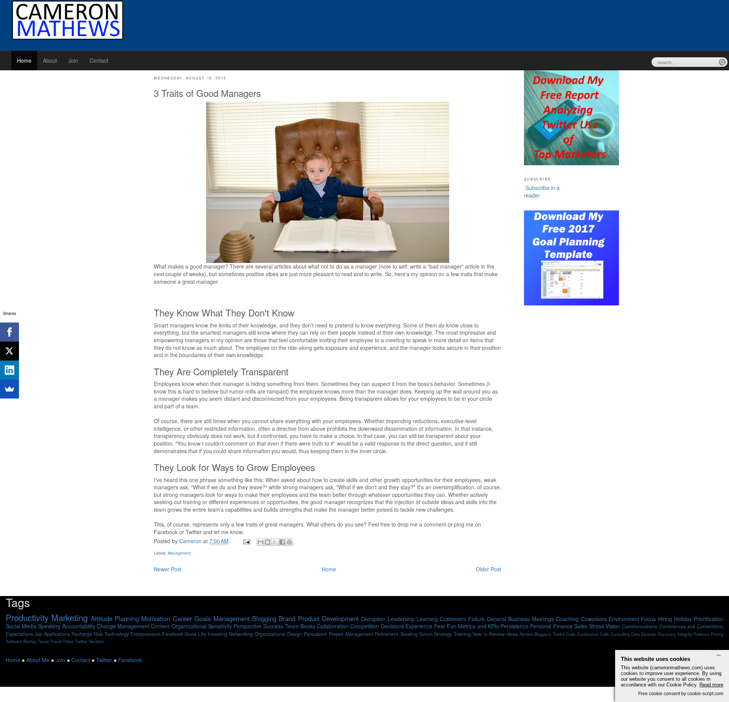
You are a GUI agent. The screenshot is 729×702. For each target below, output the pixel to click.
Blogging (264, 618)
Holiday (683, 619)
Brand (287, 618)
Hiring (665, 619)
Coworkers (594, 619)
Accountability (78, 626)
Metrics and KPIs (478, 626)
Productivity (27, 617)
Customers (453, 619)
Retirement (386, 634)
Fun (451, 626)
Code (571, 634)
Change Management (123, 626)
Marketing (69, 617)
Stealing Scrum (416, 634)
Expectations (19, 634)
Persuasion (315, 634)
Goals (202, 618)
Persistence (514, 626)
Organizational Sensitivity (202, 626)
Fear (439, 626)
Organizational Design (278, 634)
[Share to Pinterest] (289, 542)
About (50, 60)
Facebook (172, 634)
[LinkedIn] (9, 369)
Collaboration (333, 626)
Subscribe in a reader (542, 191)
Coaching (567, 619)
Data (635, 634)
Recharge (81, 634)
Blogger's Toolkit (549, 634)
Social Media (21, 626)
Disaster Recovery (658, 634)
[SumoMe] (9, 388)
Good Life (195, 634)
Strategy (443, 634)
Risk (98, 634)
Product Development (328, 618)
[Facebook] (9, 332)
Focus (648, 619)
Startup (29, 641)
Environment (624, 619)
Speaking (49, 626)
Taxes (43, 641)
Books (307, 626)
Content (160, 626)
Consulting (620, 634)
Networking (241, 634)
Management (179, 553)
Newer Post (167, 569)
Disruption (373, 619)
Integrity (684, 634)
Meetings (543, 619)
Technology (116, 634)
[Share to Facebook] (282, 542)
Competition (364, 626)
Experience (419, 626)
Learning (427, 619)
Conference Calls (593, 634)
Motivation (155, 618)
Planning (127, 618)
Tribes (68, 641)
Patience (702, 634)
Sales (580, 626)
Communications (639, 626)
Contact (99, 60)
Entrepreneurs (146, 634)
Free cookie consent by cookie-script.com (680, 693)
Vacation (96, 641)
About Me (37, 660)
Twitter (81, 641)
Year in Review (488, 634)
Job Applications (52, 634)
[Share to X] (275, 542)
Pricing (717, 634)
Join (73, 60)
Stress (596, 626)
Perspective (248, 626)
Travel (56, 641)
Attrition (526, 634)
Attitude (101, 618)
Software (14, 641)
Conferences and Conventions (691, 626)
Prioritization (708, 619)
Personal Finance (551, 626)
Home (24, 60)
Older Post (488, 569)
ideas (512, 634)
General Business (508, 619)
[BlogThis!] (267, 542)
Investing (217, 634)
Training (462, 634)
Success (273, 626)
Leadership (401, 619)
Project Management (351, 634)
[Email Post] (246, 541)
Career (182, 618)
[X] (9, 351)
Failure (476, 619)
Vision (613, 626)
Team (292, 626)
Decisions (392, 626)
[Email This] (260, 542)
